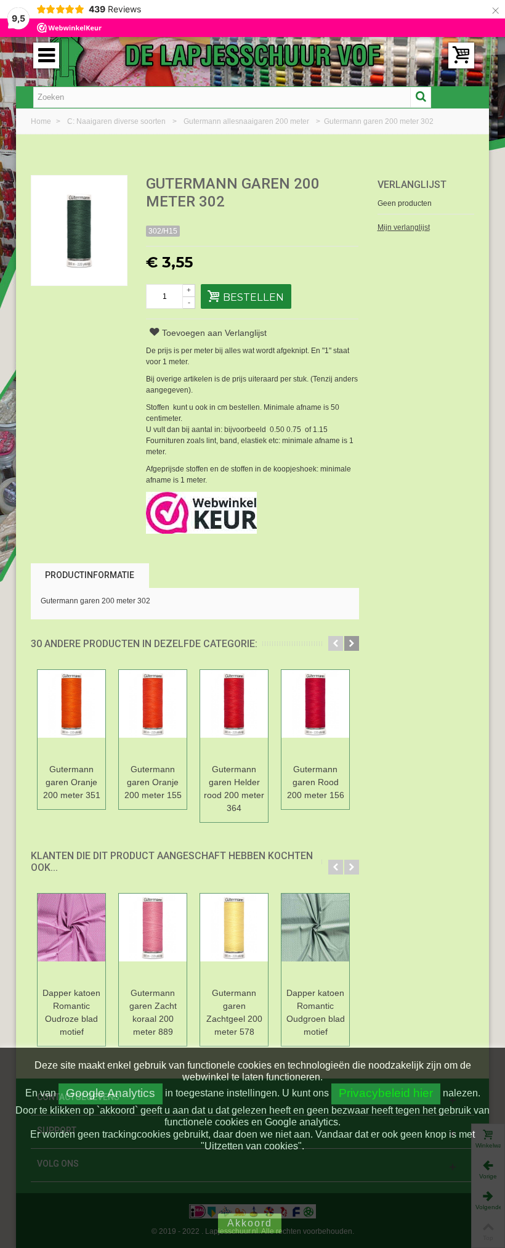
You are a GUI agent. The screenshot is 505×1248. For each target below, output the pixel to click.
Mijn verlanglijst (404, 227)
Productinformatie (89, 575)
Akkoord (249, 1223)
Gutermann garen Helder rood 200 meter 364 (234, 788)
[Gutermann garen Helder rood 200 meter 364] (234, 714)
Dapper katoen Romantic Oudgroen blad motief (315, 1012)
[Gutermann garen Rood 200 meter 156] (315, 714)
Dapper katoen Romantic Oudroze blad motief (71, 1012)
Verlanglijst (412, 184)
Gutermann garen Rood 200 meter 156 (315, 782)
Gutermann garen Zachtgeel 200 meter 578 (234, 1012)
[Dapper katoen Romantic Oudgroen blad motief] (315, 938)
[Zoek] (420, 97)
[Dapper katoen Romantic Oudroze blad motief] (71, 938)
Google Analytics (110, 1093)
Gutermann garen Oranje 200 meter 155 (153, 782)
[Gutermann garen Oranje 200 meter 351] (71, 714)
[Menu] (46, 55)
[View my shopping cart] (461, 55)
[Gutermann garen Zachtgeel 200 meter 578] (234, 938)
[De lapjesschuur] (252, 55)
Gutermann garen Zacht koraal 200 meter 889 (153, 1012)
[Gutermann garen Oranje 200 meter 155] (153, 714)
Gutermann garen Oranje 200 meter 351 (71, 782)
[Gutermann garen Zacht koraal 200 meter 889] (153, 938)
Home (42, 121)
